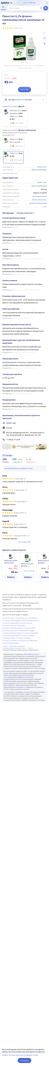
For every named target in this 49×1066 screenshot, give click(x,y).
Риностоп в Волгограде (25, 630)
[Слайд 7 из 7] (27, 62)
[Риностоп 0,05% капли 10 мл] (15, 117)
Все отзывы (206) (25, 542)
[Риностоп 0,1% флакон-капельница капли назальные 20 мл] (13, 157)
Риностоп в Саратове (30, 633)
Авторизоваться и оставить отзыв (18, 468)
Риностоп (30, 648)
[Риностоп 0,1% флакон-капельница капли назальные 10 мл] (13, 143)
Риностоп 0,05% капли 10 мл (10, 561)
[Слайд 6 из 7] (26, 62)
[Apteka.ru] (6, 2)
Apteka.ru (31, 654)
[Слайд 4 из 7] (24, 62)
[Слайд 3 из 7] (23, 62)
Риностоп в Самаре (23, 638)
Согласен (24, 1060)
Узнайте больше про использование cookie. (20, 1055)
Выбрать (11, 577)
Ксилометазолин (39, 196)
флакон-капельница (38, 203)
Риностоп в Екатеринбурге (12, 633)
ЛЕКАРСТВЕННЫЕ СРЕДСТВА (17, 646)
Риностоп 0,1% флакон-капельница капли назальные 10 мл (28, 564)
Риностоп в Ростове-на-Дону (12, 628)
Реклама (43, 445)
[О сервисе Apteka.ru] (47, 3)
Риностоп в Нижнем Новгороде (13, 625)
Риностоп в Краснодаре (11, 620)
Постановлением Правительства (16, 677)
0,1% (45, 206)
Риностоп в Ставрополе (28, 640)
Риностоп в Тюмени (9, 630)
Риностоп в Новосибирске (29, 620)
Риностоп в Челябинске (10, 640)
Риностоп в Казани (28, 635)
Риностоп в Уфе (29, 628)
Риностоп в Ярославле (10, 643)
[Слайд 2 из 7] (22, 62)
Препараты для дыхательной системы (14, 648)
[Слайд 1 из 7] (21, 62)
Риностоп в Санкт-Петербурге (26, 618)
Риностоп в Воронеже (10, 623)
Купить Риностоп (8, 618)
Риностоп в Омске (25, 623)
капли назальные (39, 199)
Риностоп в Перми (9, 638)
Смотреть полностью (25, 213)
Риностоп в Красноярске (11, 635)
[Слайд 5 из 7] (25, 62)
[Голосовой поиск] (41, 8)
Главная (5, 646)
